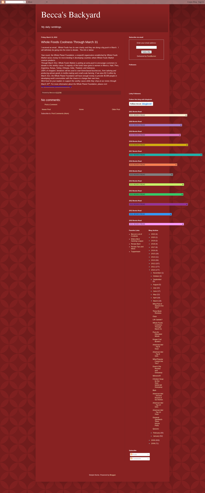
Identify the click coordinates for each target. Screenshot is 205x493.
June (155, 291)
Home (81, 109)
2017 (153, 247)
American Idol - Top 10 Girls (158, 405)
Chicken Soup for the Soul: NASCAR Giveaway (158, 383)
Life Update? (157, 320)
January (156, 436)
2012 (153, 264)
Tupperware (135, 252)
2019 (153, 241)
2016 (153, 250)
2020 (153, 237)
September (157, 279)
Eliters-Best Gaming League (137, 240)
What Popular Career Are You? (158, 361)
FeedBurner (151, 56)
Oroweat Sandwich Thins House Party (157, 422)
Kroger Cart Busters (157, 340)
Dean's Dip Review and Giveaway (157, 369)
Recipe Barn (136, 244)
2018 (153, 244)
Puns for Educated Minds (157, 334)
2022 (153, 234)
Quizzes (156, 429)
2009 (153, 440)
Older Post (116, 109)
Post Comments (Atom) (60, 113)
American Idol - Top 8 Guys (158, 347)
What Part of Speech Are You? (158, 306)
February (156, 433)
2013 (153, 260)
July (155, 288)
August (156, 285)
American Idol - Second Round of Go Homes (158, 397)
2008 (153, 443)
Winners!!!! (157, 376)
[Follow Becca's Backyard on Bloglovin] (141, 105)
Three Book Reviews (157, 312)
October (156, 276)
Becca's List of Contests (136, 235)
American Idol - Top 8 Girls (158, 354)
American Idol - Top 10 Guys (158, 412)
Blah (154, 390)
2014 (153, 257)
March (155, 301)
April (155, 298)
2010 (153, 270)
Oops (155, 316)
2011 (153, 267)
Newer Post (46, 109)
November (157, 273)
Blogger (113, 475)
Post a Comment (51, 105)
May (155, 295)
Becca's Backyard (70, 14)
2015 (153, 254)
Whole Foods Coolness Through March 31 (158, 326)
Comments (136, 459)
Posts (134, 454)
